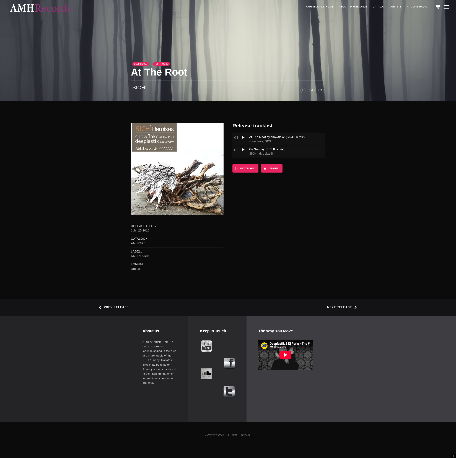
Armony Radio (417, 6)
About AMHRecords (353, 6)
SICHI (139, 87)
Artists (395, 6)
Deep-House (140, 64)
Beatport (247, 168)
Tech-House (161, 64)
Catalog (379, 6)
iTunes (274, 168)
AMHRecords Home (319, 6)
